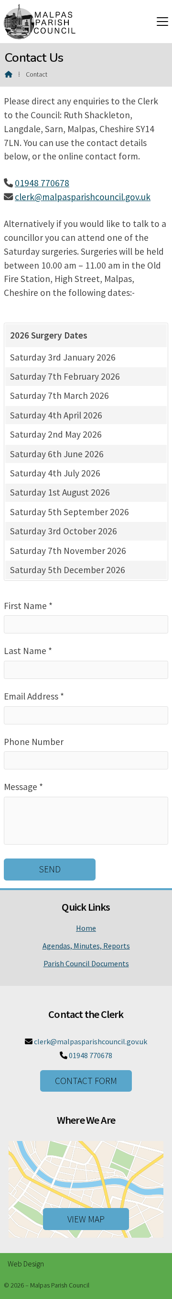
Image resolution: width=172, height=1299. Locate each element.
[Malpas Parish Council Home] (39, 21)
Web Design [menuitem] (26, 1263)
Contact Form (86, 1080)
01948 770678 (42, 183)
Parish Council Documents (86, 963)
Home (86, 928)
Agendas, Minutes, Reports (86, 945)
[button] (162, 21)
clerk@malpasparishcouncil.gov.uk (82, 197)
